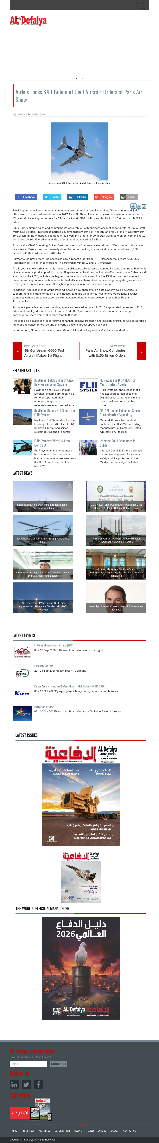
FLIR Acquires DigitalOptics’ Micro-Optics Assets (118, 382)
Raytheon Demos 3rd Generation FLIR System (55, 412)
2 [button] (82, 78)
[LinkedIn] (14, 1084)
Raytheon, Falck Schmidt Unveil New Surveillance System (54, 382)
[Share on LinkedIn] (77, 195)
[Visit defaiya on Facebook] (26, 195)
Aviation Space (38, 114)
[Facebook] (38, 1084)
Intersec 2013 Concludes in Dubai (117, 443)
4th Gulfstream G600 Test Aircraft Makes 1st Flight (44, 353)
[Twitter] (26, 1084)
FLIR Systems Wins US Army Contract (52, 443)
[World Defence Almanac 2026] (81, 968)
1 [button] (77, 78)
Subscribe (31, 1110)
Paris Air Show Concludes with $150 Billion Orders (106, 353)
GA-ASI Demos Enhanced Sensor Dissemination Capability (120, 412)
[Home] (28, 20)
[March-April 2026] (81, 796)
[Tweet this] (52, 195)
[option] (45, 49)
